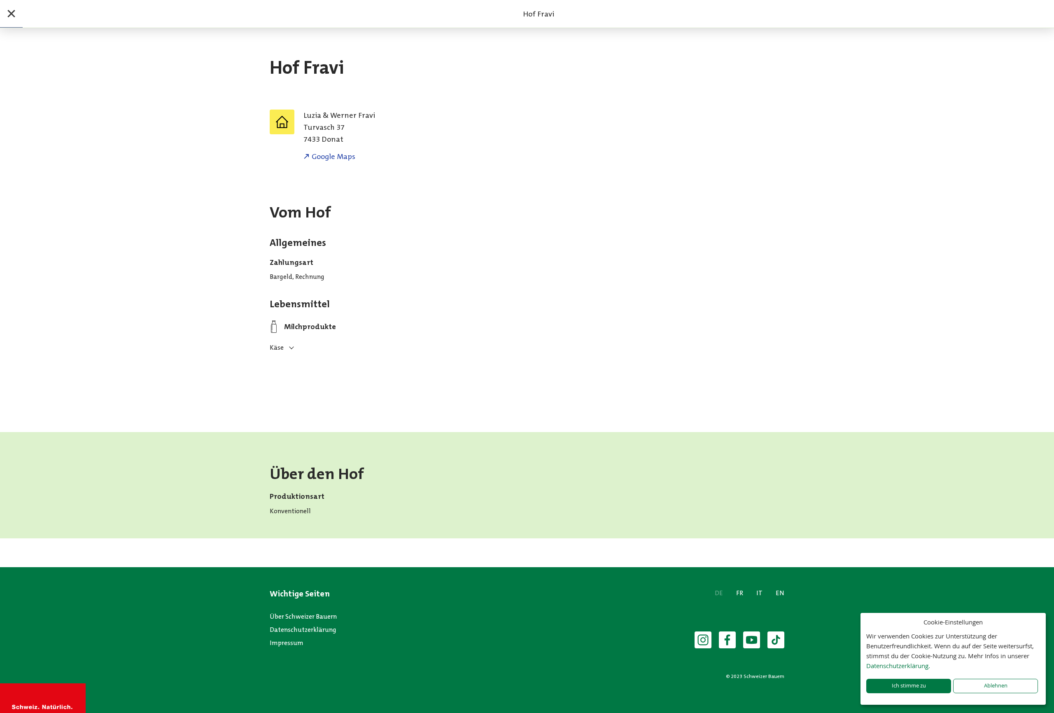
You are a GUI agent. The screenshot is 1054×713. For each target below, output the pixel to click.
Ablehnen (995, 685)
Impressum (286, 642)
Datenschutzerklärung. (898, 666)
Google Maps (333, 156)
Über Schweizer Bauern (303, 616)
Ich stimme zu (909, 685)
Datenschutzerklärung (303, 629)
